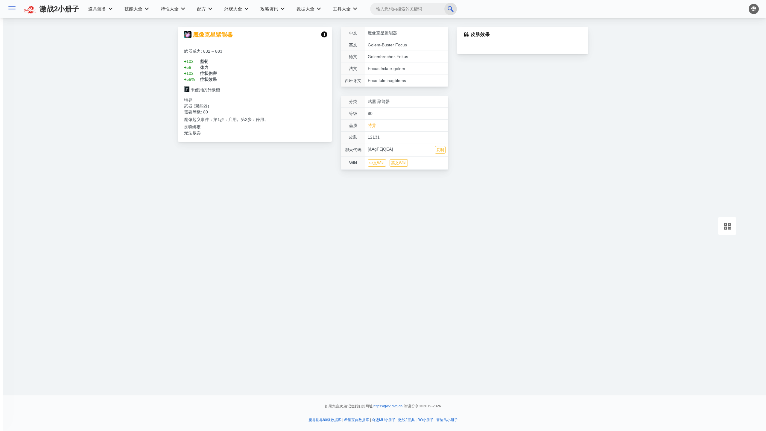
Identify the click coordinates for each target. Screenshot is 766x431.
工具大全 (342, 8)
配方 (202, 8)
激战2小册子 (58, 9)
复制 (440, 150)
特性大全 (170, 8)
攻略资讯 (269, 8)
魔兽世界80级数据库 (324, 420)
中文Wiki (376, 163)
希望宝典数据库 (356, 420)
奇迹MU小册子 (384, 420)
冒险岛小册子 (447, 420)
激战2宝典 (406, 420)
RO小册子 (425, 420)
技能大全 (134, 8)
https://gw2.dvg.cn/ (388, 406)
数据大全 (306, 8)
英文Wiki (398, 163)
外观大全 (233, 8)
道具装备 (97, 8)
